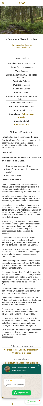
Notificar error (10, 350)
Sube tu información (28, 350)
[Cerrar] (3, 3)
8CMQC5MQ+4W (21, 124)
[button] (39, 366)
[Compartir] (11, 403)
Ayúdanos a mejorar (21, 353)
